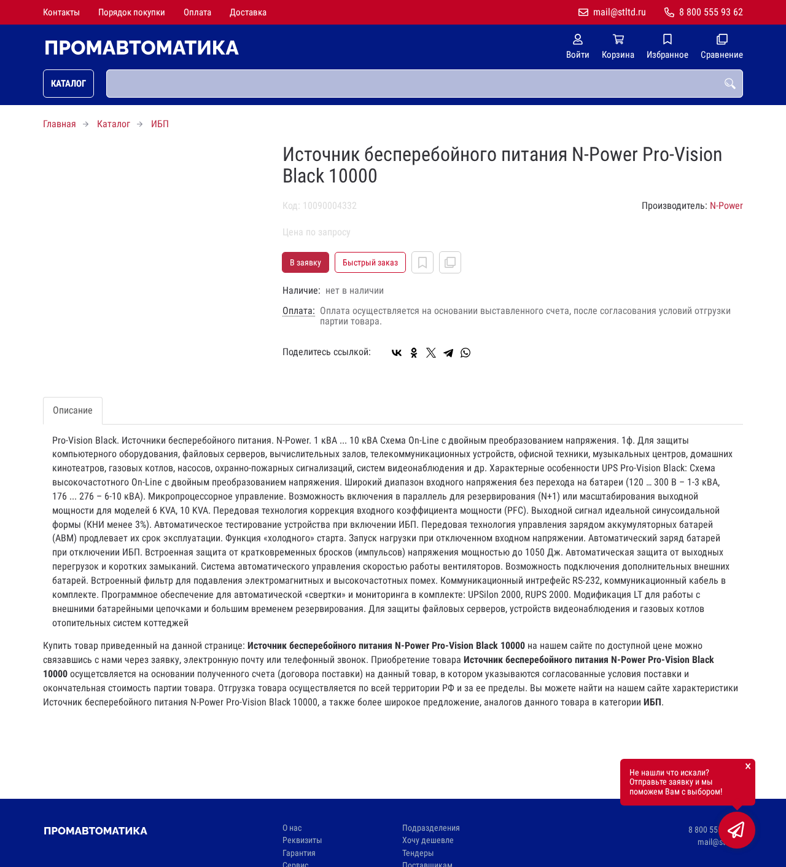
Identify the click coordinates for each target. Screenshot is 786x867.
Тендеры (418, 853)
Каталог (68, 83)
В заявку (305, 262)
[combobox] (424, 83)
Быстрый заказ (370, 262)
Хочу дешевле (428, 840)
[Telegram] (448, 352)
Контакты (61, 12)
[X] (431, 352)
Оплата (197, 12)
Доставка (248, 12)
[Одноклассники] (414, 352)
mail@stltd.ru (619, 12)
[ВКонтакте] (396, 352)
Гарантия (299, 853)
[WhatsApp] (465, 352)
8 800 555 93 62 (711, 12)
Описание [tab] (73, 410)
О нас (292, 828)
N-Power (726, 205)
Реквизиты (302, 840)
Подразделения (431, 828)
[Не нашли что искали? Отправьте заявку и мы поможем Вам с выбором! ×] (736, 830)
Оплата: (298, 310)
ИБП (160, 124)
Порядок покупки (131, 12)
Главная (59, 124)
